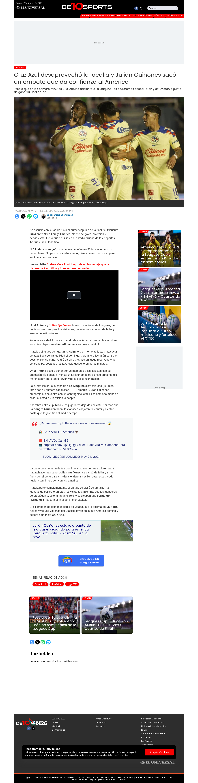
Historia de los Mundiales (153, 726)
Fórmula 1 (160, 15)
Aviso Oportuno (104, 718)
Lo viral (140, 15)
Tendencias (177, 15)
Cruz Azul (40, 584)
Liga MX (85, 15)
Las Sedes (146, 737)
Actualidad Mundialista (152, 722)
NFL (168, 15)
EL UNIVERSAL (58, 718)
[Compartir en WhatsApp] (29, 216)
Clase (55, 722)
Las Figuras (146, 741)
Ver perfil (52, 217)
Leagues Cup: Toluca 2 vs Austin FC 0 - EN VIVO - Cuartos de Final (106, 625)
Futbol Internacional (102, 15)
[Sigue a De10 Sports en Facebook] (136, 8)
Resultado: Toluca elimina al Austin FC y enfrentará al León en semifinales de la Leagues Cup (56, 623)
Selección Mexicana (151, 718)
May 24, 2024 (90, 456)
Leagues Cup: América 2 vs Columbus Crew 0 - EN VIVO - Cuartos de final (160, 294)
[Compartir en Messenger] (35, 216)
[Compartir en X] (23, 216)
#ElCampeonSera (113, 445)
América (57, 584)
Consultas (101, 726)
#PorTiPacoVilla (89, 445)
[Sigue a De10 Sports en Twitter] (141, 8)
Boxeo (150, 15)
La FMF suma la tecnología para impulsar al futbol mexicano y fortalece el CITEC (159, 331)
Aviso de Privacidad (118, 755)
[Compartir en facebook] (17, 216)
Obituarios (101, 722)
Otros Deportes (125, 15)
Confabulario (58, 729)
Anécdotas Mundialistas (153, 733)
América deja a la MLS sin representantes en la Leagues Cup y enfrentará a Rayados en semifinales (160, 254)
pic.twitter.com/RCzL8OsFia (58, 449)
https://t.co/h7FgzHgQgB (60, 445)
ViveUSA (56, 726)
